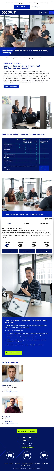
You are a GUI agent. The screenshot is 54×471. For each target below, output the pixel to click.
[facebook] (36, 437)
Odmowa (10, 251)
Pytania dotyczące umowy (11, 86)
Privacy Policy (45, 463)
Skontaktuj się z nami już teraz (27, 431)
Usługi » (13, 58)
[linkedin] (24, 437)
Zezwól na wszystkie (44, 251)
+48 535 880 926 (8, 421)
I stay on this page (35, 7)
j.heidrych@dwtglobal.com (11, 423)
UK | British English (21, 7)
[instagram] (17, 437)
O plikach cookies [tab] (44, 223)
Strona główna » (6, 58)
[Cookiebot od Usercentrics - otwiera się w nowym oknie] (46, 219)
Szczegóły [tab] (27, 223)
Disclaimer (17, 463)
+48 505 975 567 (8, 390)
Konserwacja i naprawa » (30, 58)
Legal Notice (37, 463)
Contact (11, 463)
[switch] (20, 245)
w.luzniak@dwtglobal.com (11, 392)
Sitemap (6, 463)
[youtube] (30, 437)
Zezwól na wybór (27, 251)
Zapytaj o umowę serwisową (13, 353)
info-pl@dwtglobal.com (28, 447)
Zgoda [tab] (9, 223)
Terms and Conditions (27, 463)
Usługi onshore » (19, 58)
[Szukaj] (41, 12)
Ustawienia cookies (26, 465)
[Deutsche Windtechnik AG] (9, 12)
